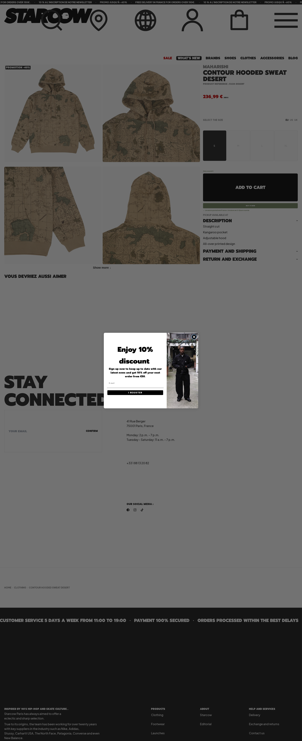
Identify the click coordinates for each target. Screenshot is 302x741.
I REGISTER (135, 392)
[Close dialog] (194, 337)
